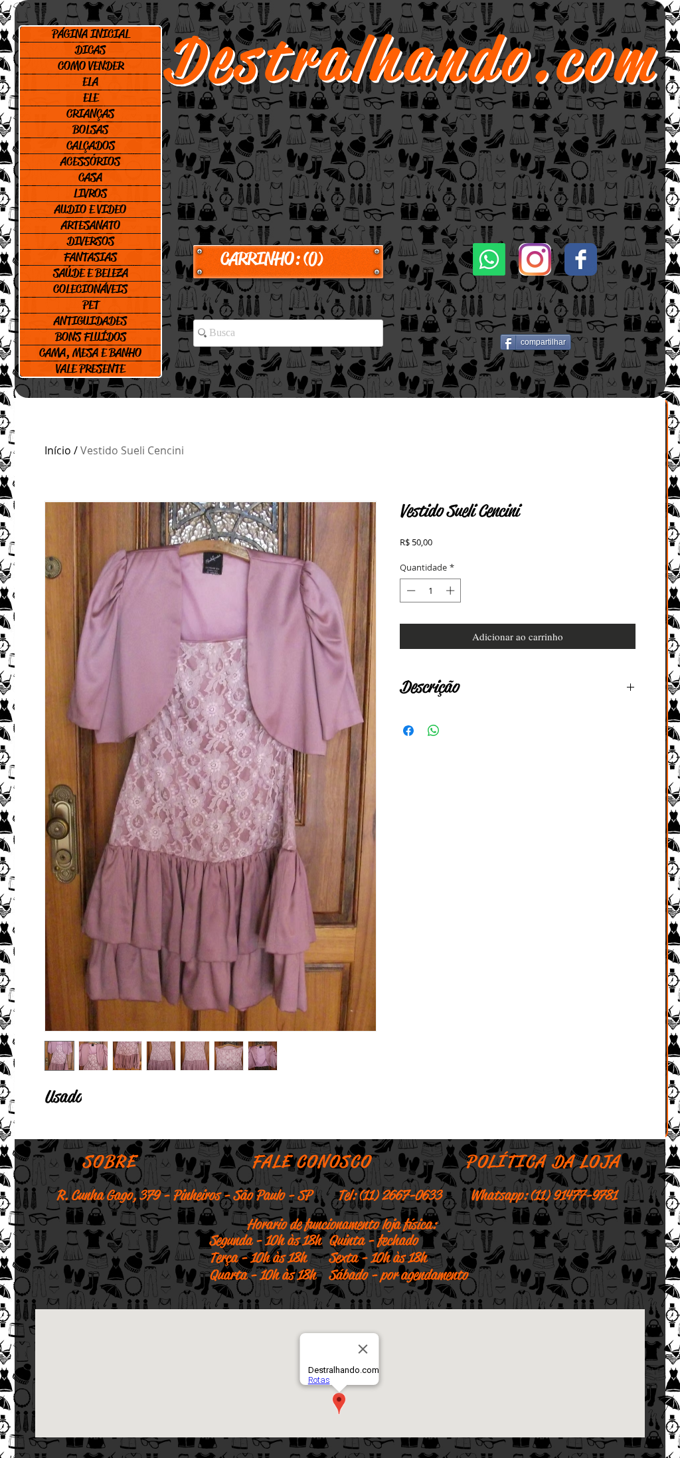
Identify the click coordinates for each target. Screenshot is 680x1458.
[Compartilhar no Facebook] (408, 731)
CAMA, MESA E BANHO (90, 352)
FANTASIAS (90, 257)
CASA (90, 177)
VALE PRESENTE (90, 368)
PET (90, 305)
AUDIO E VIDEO (90, 209)
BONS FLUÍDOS (90, 336)
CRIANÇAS (90, 113)
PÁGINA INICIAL (90, 34)
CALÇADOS (90, 145)
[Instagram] (535, 259)
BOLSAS (90, 129)
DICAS (90, 50)
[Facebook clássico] (580, 259)
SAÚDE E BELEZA (90, 273)
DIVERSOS (90, 241)
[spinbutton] (431, 590)
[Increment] (452, 590)
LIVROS (90, 193)
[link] (288, 259)
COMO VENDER (91, 65)
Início (57, 450)
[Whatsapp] (489, 259)
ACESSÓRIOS (90, 161)
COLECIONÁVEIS (90, 289)
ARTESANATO (90, 225)
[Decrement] (410, 590)
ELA (90, 81)
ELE (90, 97)
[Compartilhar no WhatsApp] (434, 731)
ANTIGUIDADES (90, 321)
